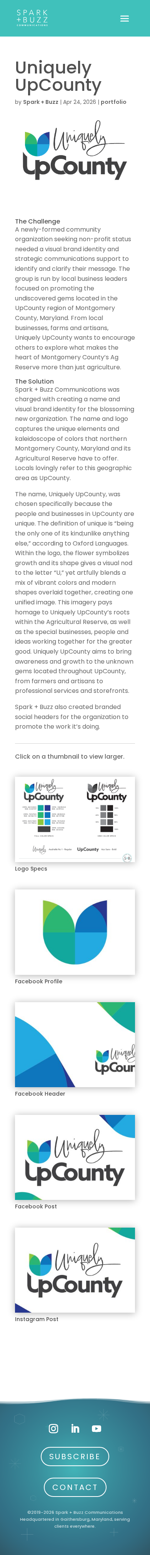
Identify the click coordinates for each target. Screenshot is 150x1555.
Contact (75, 1487)
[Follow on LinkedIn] (75, 1429)
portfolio (114, 102)
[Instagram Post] (75, 1312)
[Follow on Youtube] (96, 1429)
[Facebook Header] (75, 1087)
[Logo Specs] (75, 862)
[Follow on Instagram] (53, 1429)
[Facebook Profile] (75, 974)
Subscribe (75, 1456)
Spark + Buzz (40, 102)
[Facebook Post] (75, 1199)
